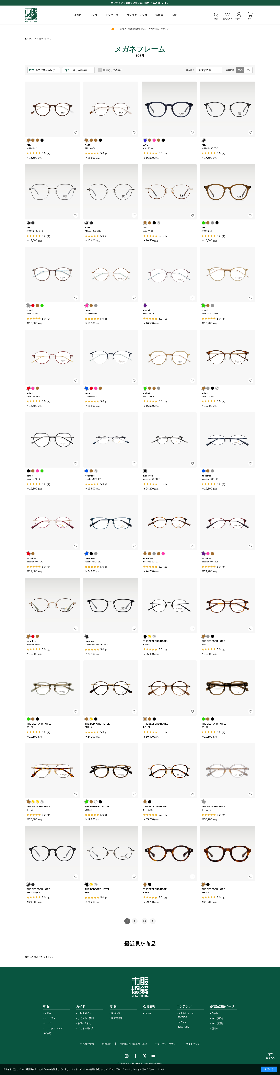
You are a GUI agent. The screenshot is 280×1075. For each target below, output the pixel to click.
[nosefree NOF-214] (169, 522)
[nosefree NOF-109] (52, 522)
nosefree (90, 475)
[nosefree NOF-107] (227, 440)
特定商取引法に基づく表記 (133, 1044)
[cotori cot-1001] (227, 357)
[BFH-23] (52, 770)
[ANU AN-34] (110, 109)
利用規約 (106, 1044)
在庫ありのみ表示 (112, 70)
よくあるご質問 (86, 1018)
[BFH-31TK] (227, 770)
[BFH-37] (110, 853)
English (215, 1013)
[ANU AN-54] (227, 191)
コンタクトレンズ (53, 1028)
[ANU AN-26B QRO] (227, 109)
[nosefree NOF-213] (110, 522)
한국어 (215, 1028)
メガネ (47, 1013)
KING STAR (184, 1026)
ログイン (149, 1013)
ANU (29, 145)
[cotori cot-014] (52, 357)
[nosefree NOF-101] (110, 440)
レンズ (47, 1023)
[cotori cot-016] (110, 357)
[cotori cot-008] (110, 274)
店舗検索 (115, 1013)
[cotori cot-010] (169, 274)
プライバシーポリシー (166, 1044)
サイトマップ (193, 1044)
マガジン (182, 1021)
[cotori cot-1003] (52, 440)
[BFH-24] (110, 770)
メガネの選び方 (86, 1028)
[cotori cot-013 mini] (227, 274)
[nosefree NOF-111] (52, 605)
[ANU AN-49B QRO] (110, 191)
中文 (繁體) (217, 1023)
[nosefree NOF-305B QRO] (110, 605)
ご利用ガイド (84, 1013)
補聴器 (47, 1033)
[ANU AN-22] (52, 109)
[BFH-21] (169, 688)
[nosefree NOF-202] (169, 440)
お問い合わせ (84, 1023)
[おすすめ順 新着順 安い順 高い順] (209, 70)
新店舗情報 (116, 1018)
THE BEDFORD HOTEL (155, 641)
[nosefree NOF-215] (227, 522)
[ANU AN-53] (169, 191)
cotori (30, 310)
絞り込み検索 (80, 70)
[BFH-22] (227, 688)
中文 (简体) (217, 1018)
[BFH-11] (169, 605)
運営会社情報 (87, 1044)
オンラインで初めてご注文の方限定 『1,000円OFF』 (140, 3)
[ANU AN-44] (169, 109)
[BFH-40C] (169, 853)
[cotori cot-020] (169, 357)
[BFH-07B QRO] (52, 853)
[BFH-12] (227, 605)
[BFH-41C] (227, 853)
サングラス (50, 1018)
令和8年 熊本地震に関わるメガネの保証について (144, 29)
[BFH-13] (52, 688)
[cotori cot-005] (52, 274)
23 (144, 921)
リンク (161, 1069)
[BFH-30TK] (169, 770)
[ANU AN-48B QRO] (52, 191)
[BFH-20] (110, 688)
